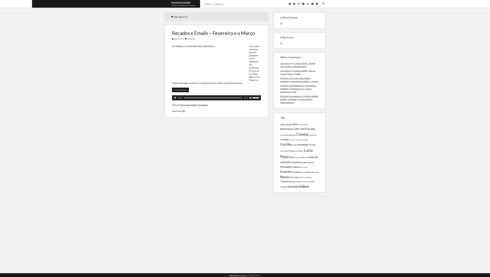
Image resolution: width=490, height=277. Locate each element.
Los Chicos (299, 151)
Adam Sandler (286, 124)
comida (284, 139)
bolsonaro (286, 128)
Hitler (282, 151)
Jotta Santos (285, 63)
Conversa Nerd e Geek (296, 140)
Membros (218, 4)
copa (306, 140)
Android (305, 124)
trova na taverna (308, 182)
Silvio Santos (294, 177)
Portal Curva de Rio (180, 2)
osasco (297, 162)
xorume (292, 186)
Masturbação (297, 157)
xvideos (303, 186)
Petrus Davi (304, 167)
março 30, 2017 (179, 39)
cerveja (288, 135)
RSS (183, 111)
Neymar (305, 157)
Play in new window (188, 105)
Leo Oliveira (289, 151)
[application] (216, 97)
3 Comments (191, 39)
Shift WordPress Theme (237, 275)
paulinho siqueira (307, 162)
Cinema (302, 134)
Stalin (302, 177)
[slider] (256, 97)
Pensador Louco (290, 166)
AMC (300, 124)
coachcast (313, 135)
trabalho (298, 182)
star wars (308, 177)
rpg (317, 172)
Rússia (284, 177)
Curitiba (286, 144)
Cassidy (282, 135)
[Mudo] (250, 98)
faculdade (302, 144)
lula (291, 157)
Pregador (297, 172)
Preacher (286, 171)
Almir (296, 124)
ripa (302, 172)
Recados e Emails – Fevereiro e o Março (213, 33)
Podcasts (208, 4)
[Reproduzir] (175, 98)
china (294, 135)
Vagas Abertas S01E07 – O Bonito (304, 81)
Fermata (312, 145)
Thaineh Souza (287, 181)
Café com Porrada (304, 128)
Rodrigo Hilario (310, 172)
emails (294, 145)
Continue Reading (181, 90)
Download (203, 105)
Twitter (283, 187)
